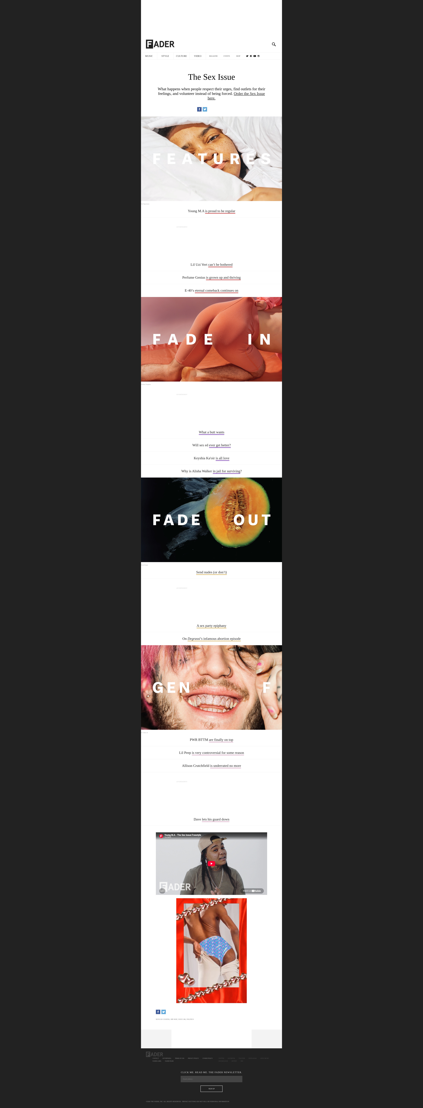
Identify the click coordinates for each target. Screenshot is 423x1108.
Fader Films (169, 1061)
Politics (190, 1019)
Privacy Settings (189, 1101)
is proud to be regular (220, 211)
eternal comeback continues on (216, 290)
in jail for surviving (226, 471)
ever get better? (220, 445)
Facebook (231, 1058)
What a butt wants (211, 432)
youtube (254, 56)
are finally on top (221, 740)
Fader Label (157, 1061)
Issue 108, (182, 1019)
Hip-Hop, (174, 1019)
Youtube (242, 1058)
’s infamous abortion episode (214, 639)
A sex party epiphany (211, 626)
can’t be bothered (220, 265)
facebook (251, 56)
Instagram (253, 1058)
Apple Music (264, 1058)
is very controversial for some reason (218, 753)
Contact (156, 1058)
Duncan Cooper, (163, 1019)
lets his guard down (215, 819)
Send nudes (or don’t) (211, 572)
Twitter (247, 56)
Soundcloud (223, 1061)
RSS (242, 1061)
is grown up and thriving (223, 277)
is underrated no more (225, 766)
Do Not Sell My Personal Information (213, 1101)
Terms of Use (179, 1058)
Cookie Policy (207, 1058)
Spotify (234, 1061)
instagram (258, 56)
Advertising (166, 1058)
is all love (222, 458)
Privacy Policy (193, 1058)
